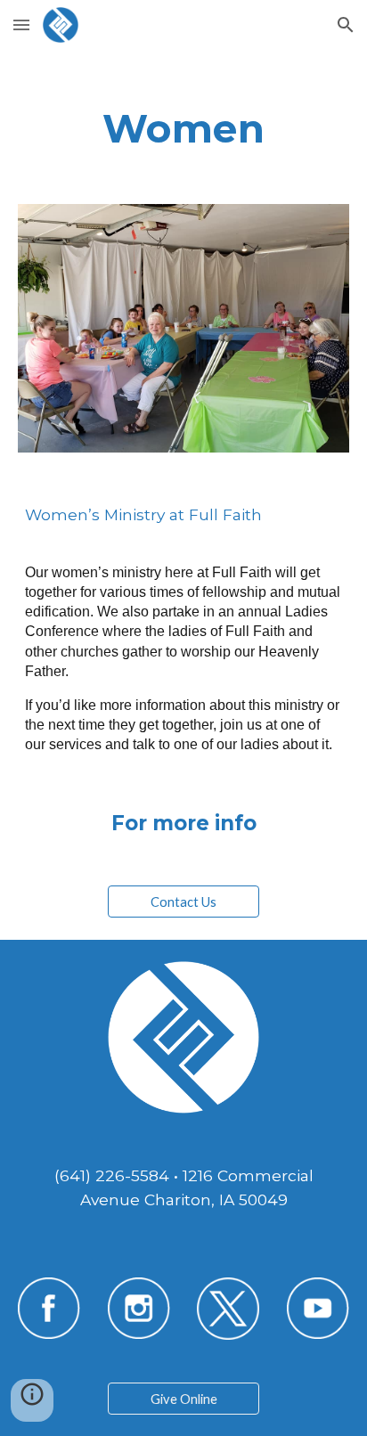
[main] (183, 116)
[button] (21, 24)
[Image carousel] (183, 328)
